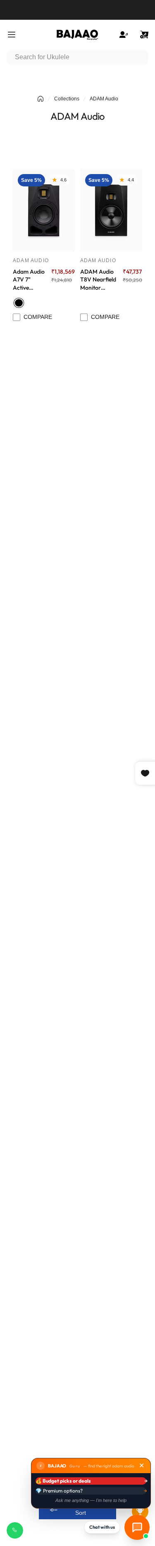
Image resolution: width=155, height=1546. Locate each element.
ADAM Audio (31, 260)
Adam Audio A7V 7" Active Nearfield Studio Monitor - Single (29, 280)
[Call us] (15, 1530)
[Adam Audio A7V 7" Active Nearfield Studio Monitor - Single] (44, 210)
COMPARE (38, 317)
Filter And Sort (80, 1508)
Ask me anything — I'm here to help (90, 1500)
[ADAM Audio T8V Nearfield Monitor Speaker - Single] (111, 210)
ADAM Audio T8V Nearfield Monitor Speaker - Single (98, 280)
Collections (66, 99)
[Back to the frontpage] (40, 98)
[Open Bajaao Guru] (137, 1527)
